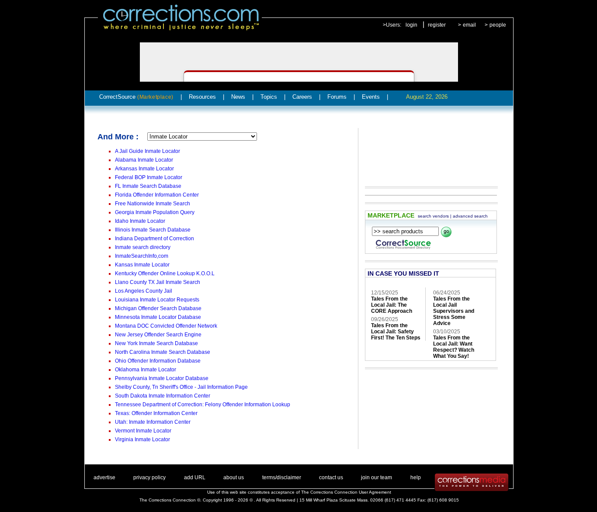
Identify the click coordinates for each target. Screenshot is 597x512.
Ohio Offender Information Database (158, 361)
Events (371, 96)
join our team (376, 477)
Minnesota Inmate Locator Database (158, 317)
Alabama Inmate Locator (144, 160)
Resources (202, 96)
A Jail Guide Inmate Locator (147, 151)
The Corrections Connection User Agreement (346, 492)
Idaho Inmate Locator (140, 221)
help (415, 477)
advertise (104, 477)
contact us (331, 477)
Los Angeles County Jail (143, 291)
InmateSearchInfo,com (141, 256)
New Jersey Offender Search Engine (158, 335)
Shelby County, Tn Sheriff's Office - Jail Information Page (181, 387)
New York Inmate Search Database (156, 343)
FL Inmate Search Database (148, 186)
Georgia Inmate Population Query (154, 212)
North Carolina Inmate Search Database (162, 352)
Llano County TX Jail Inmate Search (157, 282)
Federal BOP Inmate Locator (148, 177)
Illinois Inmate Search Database (153, 230)
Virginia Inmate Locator (142, 439)
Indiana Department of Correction (154, 238)
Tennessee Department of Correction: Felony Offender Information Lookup (202, 404)
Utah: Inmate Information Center (153, 422)
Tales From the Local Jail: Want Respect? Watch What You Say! (453, 347)
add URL (194, 477)
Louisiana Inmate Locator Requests (157, 300)
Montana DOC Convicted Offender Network (166, 326)
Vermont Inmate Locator (143, 431)
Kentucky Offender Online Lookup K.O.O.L (165, 273)
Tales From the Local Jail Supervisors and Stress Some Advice (453, 311)
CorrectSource (136, 96)
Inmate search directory (142, 247)
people (497, 25)
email (469, 25)
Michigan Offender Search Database (158, 308)
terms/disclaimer (281, 477)
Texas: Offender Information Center (156, 413)
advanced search (470, 216)
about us (233, 477)
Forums (337, 96)
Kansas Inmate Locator (142, 265)
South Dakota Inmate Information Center (162, 396)
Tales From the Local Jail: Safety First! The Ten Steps (395, 331)
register (437, 25)
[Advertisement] (427, 151)
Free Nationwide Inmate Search (152, 204)
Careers (302, 96)
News (238, 96)
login (411, 25)
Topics (268, 96)
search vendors (433, 216)
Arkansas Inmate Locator (144, 169)
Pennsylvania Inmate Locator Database (161, 378)
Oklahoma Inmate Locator (145, 370)
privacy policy (149, 477)
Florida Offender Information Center (157, 195)
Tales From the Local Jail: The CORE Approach (391, 305)
